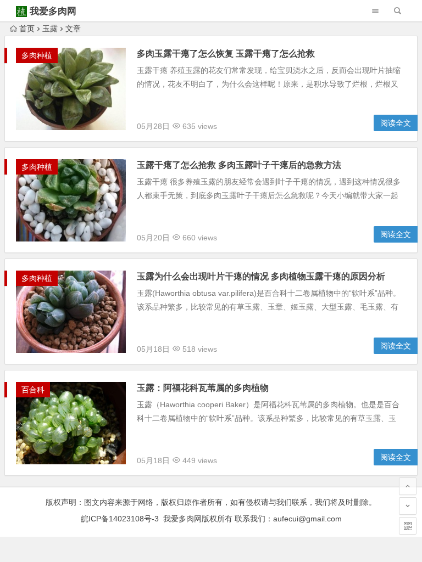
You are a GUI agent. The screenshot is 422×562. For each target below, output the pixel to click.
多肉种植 (36, 55)
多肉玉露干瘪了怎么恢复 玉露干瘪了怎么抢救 (226, 53)
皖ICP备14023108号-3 (120, 518)
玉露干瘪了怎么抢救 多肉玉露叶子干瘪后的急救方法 (239, 165)
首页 (27, 28)
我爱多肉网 (53, 11)
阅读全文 (395, 123)
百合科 (33, 389)
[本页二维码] (408, 526)
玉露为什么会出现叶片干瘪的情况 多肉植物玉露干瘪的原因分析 (261, 276)
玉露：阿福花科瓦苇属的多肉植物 (203, 387)
